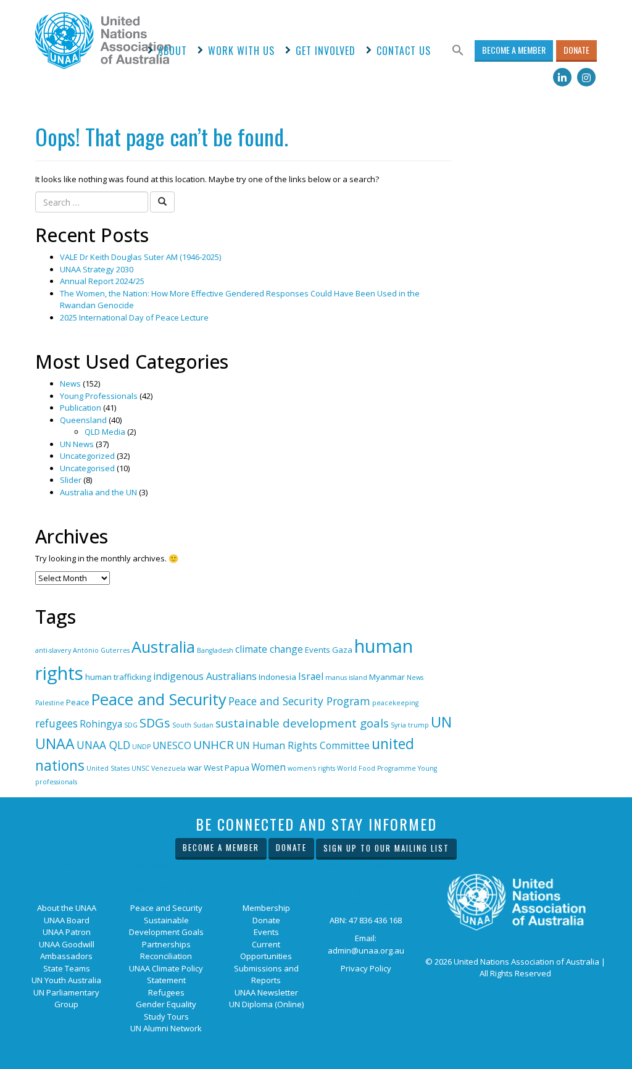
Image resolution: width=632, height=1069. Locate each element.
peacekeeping (395, 702)
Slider (70, 479)
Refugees (166, 992)
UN (441, 721)
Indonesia (277, 676)
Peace (77, 702)
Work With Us (241, 50)
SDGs (154, 723)
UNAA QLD (103, 744)
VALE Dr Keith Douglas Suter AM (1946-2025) (140, 256)
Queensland (83, 420)
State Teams (66, 968)
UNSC (140, 768)
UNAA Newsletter (266, 992)
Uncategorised (87, 468)
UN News (77, 444)
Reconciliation (166, 956)
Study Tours (166, 1016)
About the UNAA (66, 907)
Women (268, 767)
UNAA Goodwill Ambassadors (66, 950)
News (70, 383)
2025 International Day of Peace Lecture (134, 317)
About (172, 50)
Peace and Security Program (299, 701)
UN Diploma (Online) (266, 1004)
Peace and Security (159, 699)
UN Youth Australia (66, 980)
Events (317, 649)
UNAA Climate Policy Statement (166, 974)
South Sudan (193, 725)
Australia (163, 646)
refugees (56, 723)
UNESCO (171, 745)
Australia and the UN (98, 492)
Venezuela (168, 768)
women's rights (311, 768)
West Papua (226, 767)
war (195, 767)
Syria (398, 725)
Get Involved (326, 50)
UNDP (141, 746)
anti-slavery (53, 650)
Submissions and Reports (266, 974)
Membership (266, 907)
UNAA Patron (67, 931)
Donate (576, 49)
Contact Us (403, 50)
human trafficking (118, 676)
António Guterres (101, 650)
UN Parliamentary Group (66, 998)
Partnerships (166, 944)
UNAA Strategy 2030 (96, 269)
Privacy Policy (366, 968)
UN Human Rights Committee (303, 745)
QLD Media (105, 431)
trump (418, 725)
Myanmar (387, 676)
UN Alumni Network (166, 1028)
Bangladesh (215, 650)
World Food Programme (376, 768)
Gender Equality (166, 1004)
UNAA (55, 743)
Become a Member (514, 49)
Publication (80, 407)
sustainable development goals (302, 723)
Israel (310, 676)
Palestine (49, 702)
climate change (269, 649)
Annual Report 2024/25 (102, 281)
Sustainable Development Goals (166, 926)
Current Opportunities (266, 950)
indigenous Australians (205, 676)
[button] (458, 51)
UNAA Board (66, 920)
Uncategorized (87, 455)
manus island (346, 677)
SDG (131, 725)
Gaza (342, 649)
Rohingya (101, 724)
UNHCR (213, 745)
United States (108, 768)
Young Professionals (99, 395)
